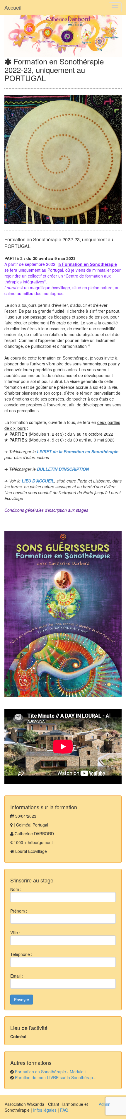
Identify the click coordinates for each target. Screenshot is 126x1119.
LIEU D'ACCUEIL (38, 481)
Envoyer (21, 999)
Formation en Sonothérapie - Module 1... (53, 1071)
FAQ (64, 1110)
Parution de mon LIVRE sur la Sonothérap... (55, 1077)
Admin (104, 1104)
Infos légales (45, 1110)
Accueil (12, 7)
